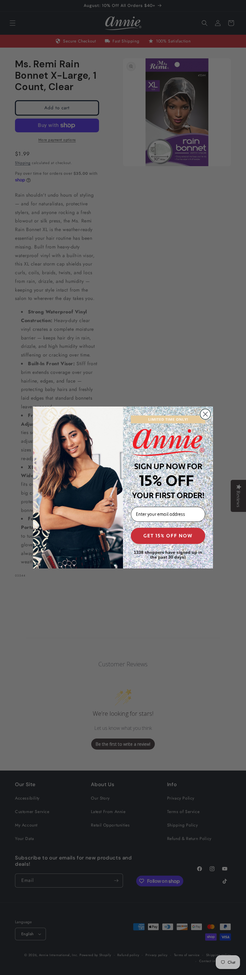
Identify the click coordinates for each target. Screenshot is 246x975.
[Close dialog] (205, 414)
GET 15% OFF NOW (168, 536)
